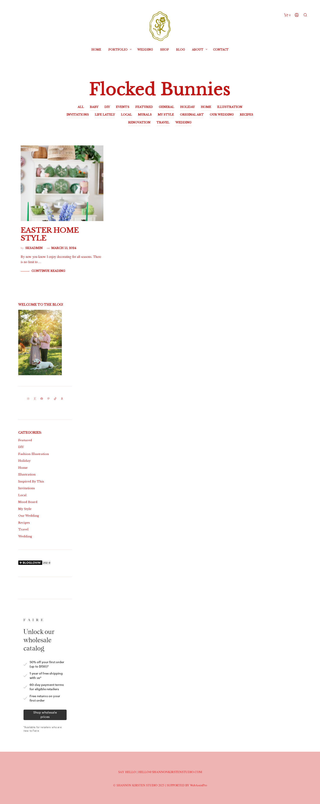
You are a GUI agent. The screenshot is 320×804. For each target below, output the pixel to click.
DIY (107, 107)
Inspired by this (31, 481)
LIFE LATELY (105, 114)
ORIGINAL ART (192, 114)
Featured (25, 440)
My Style (25, 509)
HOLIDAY (187, 107)
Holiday (24, 461)
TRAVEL (163, 122)
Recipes (24, 523)
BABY (94, 107)
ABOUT (197, 49)
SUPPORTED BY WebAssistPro (187, 785)
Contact (221, 49)
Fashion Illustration (33, 454)
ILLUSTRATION (229, 107)
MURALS (145, 114)
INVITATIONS (78, 114)
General (166, 107)
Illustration (27, 474)
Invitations (26, 488)
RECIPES (246, 114)
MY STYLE (166, 114)
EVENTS (122, 107)
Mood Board (27, 502)
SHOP (164, 49)
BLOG (180, 49)
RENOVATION (139, 122)
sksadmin (34, 248)
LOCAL (126, 114)
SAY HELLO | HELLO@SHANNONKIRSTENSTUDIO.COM (160, 772)
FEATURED (144, 107)
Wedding (145, 49)
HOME (206, 107)
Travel (23, 529)
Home (96, 49)
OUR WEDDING (222, 114)
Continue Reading (48, 271)
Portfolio (118, 49)
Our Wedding (28, 516)
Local (22, 495)
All (81, 107)
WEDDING (183, 122)
